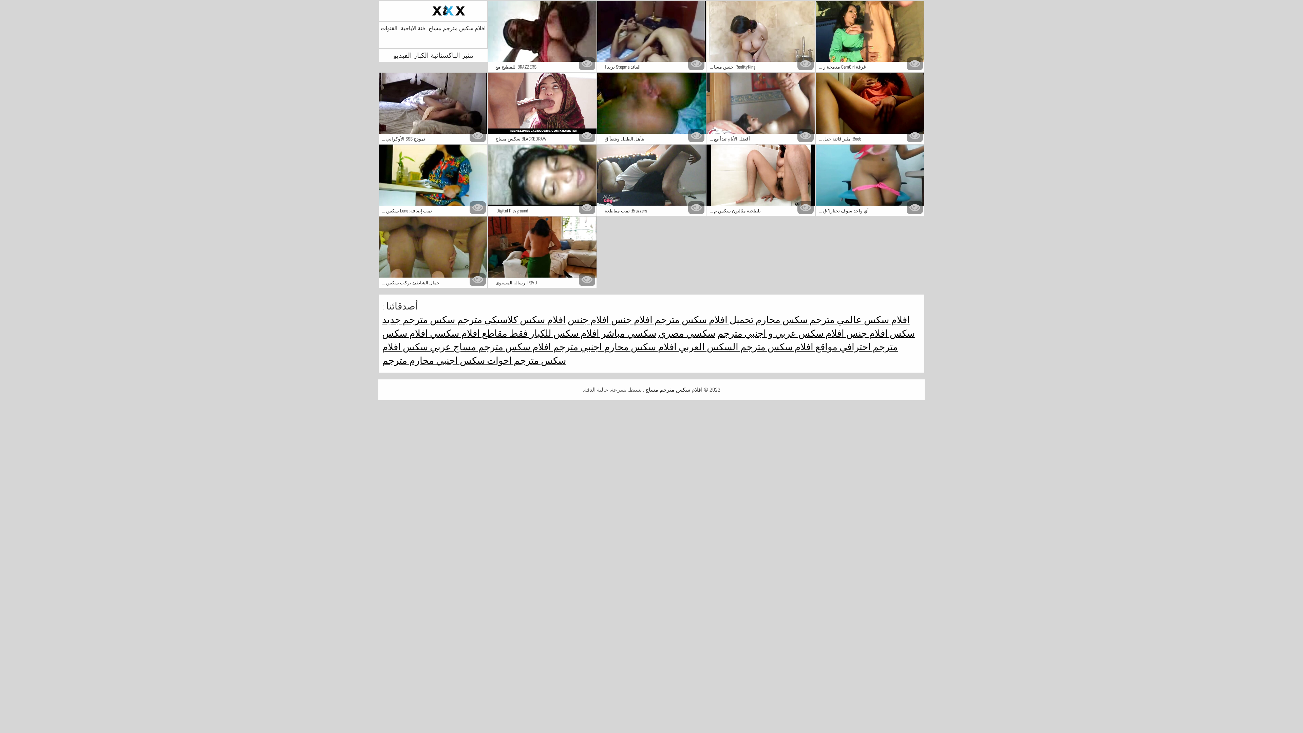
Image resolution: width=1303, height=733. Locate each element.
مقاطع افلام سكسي (467, 333)
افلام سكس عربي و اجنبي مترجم (780, 333)
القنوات (389, 28)
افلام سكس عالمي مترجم (859, 320)
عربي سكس (426, 347)
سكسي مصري (686, 333)
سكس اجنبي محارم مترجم (433, 360)
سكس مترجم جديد (418, 320)
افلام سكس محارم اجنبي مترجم (614, 347)
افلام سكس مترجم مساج (457, 28)
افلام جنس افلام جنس (610, 320)
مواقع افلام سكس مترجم (787, 347)
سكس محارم (781, 320)
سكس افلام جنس (879, 333)
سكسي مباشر (627, 333)
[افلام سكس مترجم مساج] (433, 10)
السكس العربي (707, 347)
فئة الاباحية (413, 28)
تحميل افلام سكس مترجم (703, 320)
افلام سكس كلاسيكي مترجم (510, 320)
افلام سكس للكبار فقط (553, 333)
